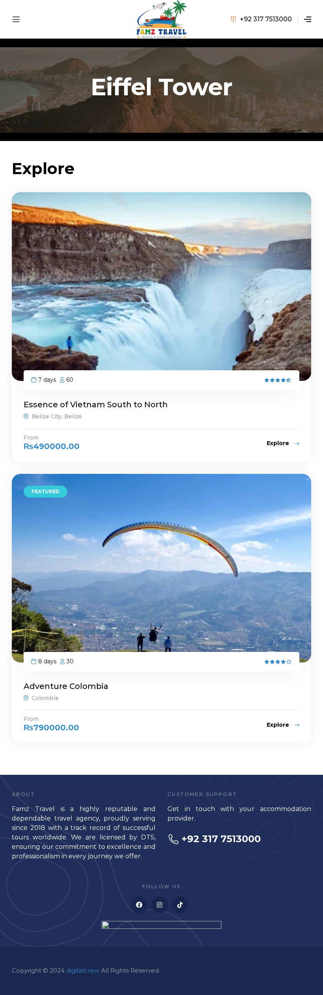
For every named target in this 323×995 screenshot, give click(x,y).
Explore (279, 443)
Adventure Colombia (66, 686)
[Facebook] (139, 905)
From (31, 437)
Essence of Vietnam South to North (96, 404)
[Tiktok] (180, 905)
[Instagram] (159, 905)
